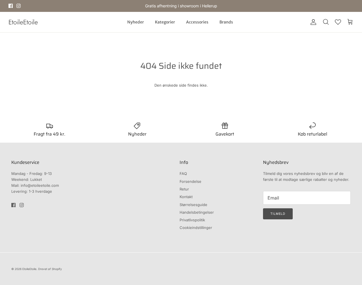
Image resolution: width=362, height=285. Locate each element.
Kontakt (186, 196)
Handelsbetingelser (197, 212)
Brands (226, 22)
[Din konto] (312, 22)
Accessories (197, 22)
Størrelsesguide (193, 204)
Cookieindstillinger (196, 227)
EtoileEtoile (29, 269)
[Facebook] (10, 6)
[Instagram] (18, 6)
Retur (184, 189)
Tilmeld (277, 214)
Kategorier (165, 22)
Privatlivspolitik (192, 220)
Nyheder (135, 22)
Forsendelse (190, 181)
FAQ (183, 173)
